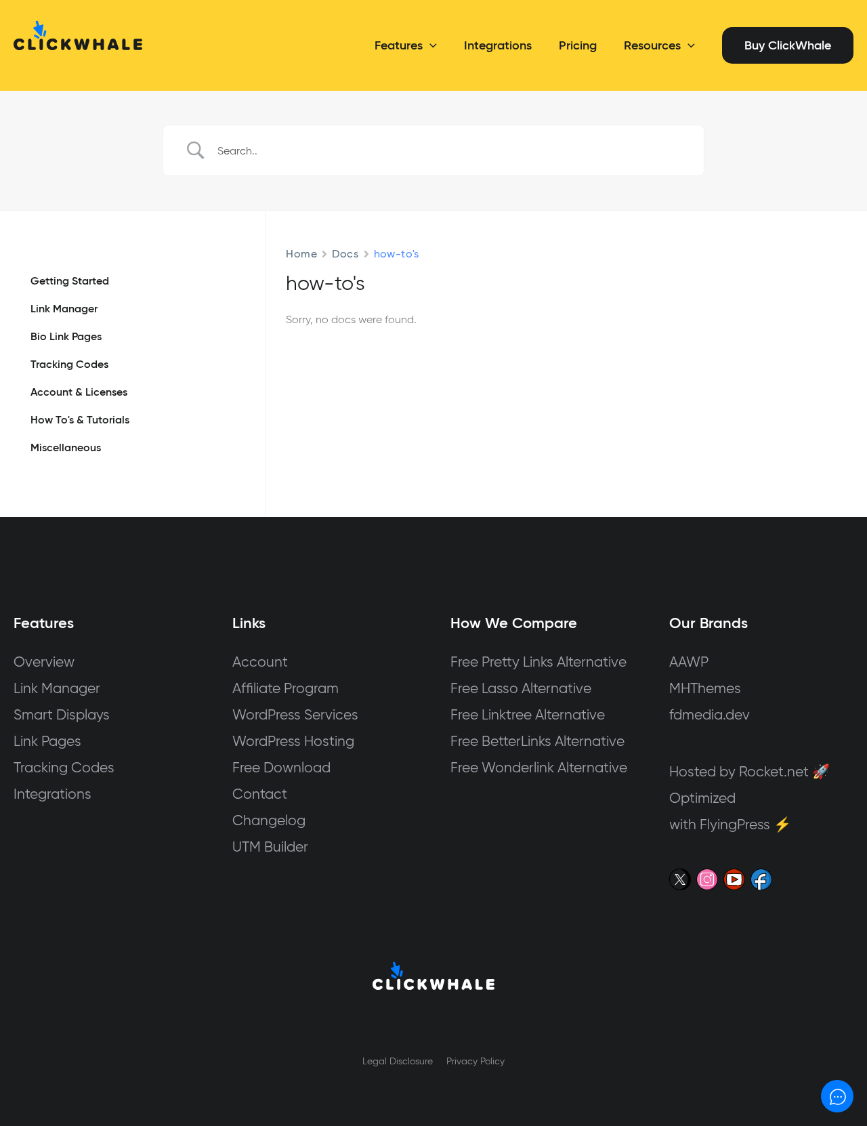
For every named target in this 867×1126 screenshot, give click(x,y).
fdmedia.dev (709, 714)
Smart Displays (62, 714)
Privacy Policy (475, 1061)
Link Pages (47, 740)
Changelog (268, 820)
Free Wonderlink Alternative (538, 767)
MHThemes (705, 688)
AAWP (689, 661)
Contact (259, 793)
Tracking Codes (64, 767)
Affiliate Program (285, 688)
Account (260, 661)
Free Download (281, 767)
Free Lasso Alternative (520, 688)
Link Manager (57, 688)
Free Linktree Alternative (527, 714)
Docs (345, 253)
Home (301, 253)
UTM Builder (270, 846)
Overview (44, 661)
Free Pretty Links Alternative (538, 661)
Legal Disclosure (397, 1061)
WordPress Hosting (293, 740)
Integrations (52, 793)
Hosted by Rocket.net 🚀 (749, 771)
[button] (430, 45)
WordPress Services (295, 714)
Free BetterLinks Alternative (537, 740)
